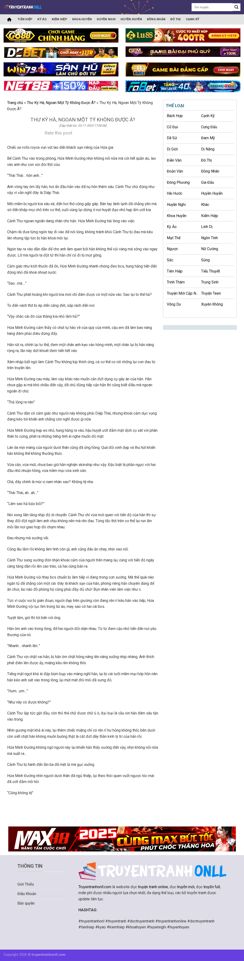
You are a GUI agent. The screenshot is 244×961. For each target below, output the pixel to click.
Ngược (172, 249)
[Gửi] (236, 7)
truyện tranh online (153, 887)
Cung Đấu (209, 127)
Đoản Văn (175, 171)
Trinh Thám (176, 282)
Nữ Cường (209, 249)
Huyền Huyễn (131, 19)
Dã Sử (172, 138)
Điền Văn (174, 160)
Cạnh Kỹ (192, 19)
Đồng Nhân (156, 19)
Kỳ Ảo (41, 19)
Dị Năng (207, 149)
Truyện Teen (211, 293)
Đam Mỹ (208, 138)
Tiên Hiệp (25, 19)
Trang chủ (9, 19)
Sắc (170, 260)
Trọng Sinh (210, 282)
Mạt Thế (173, 238)
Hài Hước (174, 193)
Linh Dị (207, 226)
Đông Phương (178, 182)
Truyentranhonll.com (94, 887)
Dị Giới (172, 149)
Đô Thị (175, 19)
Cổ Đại (172, 127)
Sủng (205, 260)
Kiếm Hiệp (59, 19)
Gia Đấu (207, 182)
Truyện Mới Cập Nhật (183, 293)
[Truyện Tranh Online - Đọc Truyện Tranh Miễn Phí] (23, 7)
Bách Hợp (175, 116)
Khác (205, 204)
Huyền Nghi (106, 19)
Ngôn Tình (209, 238)
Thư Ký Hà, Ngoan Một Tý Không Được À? (61, 102)
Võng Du (174, 304)
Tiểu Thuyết (210, 271)
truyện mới (185, 887)
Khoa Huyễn (82, 19)
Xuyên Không (212, 304)
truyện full (211, 887)
